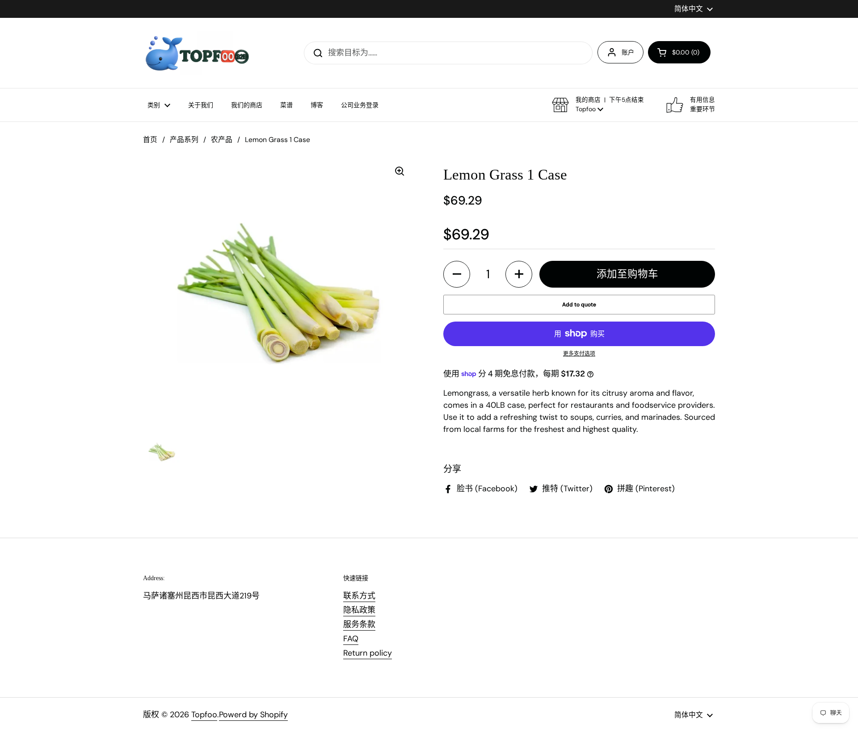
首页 (150, 139)
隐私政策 (359, 610)
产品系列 (184, 139)
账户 (628, 52)
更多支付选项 (579, 353)
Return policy (367, 653)
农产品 (221, 139)
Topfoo (204, 714)
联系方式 (359, 595)
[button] (679, 52)
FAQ (350, 638)
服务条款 (359, 624)
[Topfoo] (196, 53)
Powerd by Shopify (253, 714)
